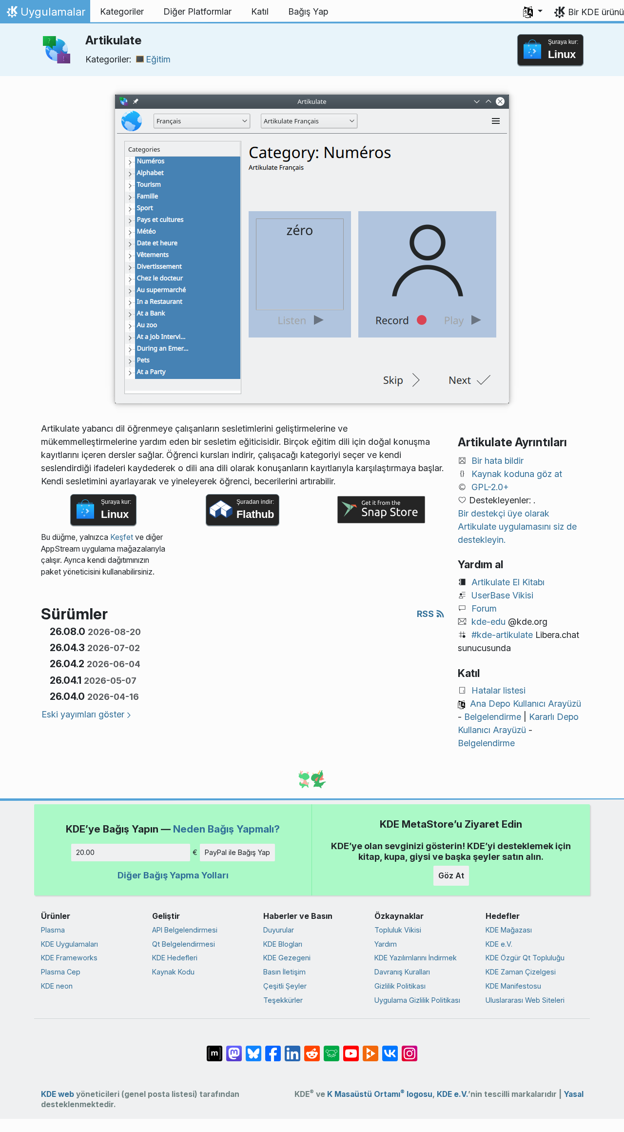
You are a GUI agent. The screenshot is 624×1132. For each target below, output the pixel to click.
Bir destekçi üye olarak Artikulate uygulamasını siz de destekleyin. (517, 526)
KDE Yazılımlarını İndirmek (415, 957)
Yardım (385, 944)
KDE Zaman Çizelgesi (521, 972)
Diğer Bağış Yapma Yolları (173, 875)
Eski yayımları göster (82, 714)
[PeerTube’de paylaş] (370, 1048)
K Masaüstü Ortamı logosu (379, 1094)
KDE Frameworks (69, 957)
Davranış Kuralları (402, 972)
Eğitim (158, 59)
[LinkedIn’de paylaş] (292, 1048)
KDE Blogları (282, 944)
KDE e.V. (499, 944)
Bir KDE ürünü (596, 12)
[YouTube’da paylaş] (351, 1048)
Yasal (574, 1094)
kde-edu (488, 621)
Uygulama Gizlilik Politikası (417, 1000)
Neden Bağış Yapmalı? (226, 829)
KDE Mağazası (509, 930)
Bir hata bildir (497, 461)
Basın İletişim (284, 972)
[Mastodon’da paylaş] (234, 1048)
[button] (532, 11)
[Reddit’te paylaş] (312, 1048)
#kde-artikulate (502, 635)
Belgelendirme (492, 717)
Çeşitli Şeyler (285, 986)
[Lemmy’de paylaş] (331, 1048)
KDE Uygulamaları (69, 944)
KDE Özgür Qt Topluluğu (525, 957)
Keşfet (121, 537)
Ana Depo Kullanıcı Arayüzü (525, 703)
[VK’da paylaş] (390, 1048)
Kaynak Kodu (173, 972)
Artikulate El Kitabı (508, 582)
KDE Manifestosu (513, 986)
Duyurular (278, 930)
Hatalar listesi (498, 690)
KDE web (57, 1094)
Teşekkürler (283, 1000)
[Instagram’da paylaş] (409, 1048)
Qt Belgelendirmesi (183, 944)
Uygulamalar (44, 14)
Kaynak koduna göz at (516, 474)
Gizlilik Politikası (400, 986)
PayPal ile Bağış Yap (237, 852)
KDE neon (57, 986)
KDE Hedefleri (174, 957)
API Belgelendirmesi (184, 930)
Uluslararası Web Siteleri (525, 1000)
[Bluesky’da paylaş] (253, 1048)
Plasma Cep (60, 972)
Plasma (53, 930)
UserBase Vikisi (502, 595)
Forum (484, 608)
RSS (426, 614)
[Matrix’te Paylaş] (214, 1048)
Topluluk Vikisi (397, 930)
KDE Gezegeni (287, 957)
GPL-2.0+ (490, 487)
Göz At (451, 875)
